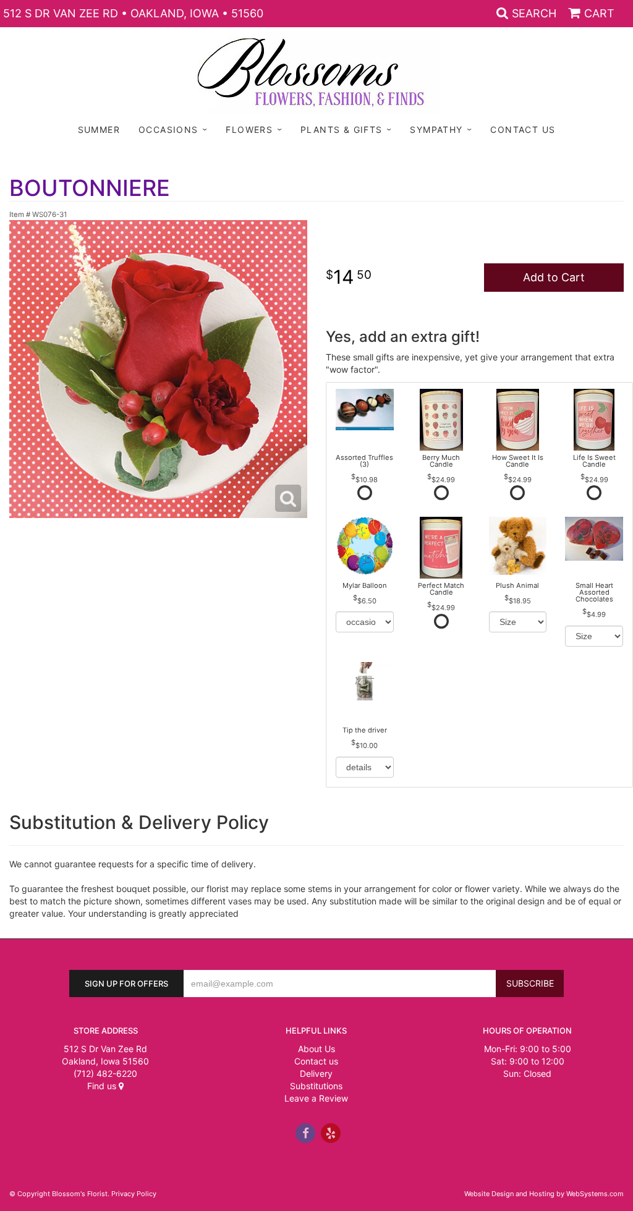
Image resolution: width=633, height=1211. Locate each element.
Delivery (316, 1073)
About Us (316, 1048)
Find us (103, 1086)
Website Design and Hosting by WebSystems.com (544, 1193)
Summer (99, 129)
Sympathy (436, 129)
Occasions (168, 129)
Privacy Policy (133, 1193)
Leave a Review (316, 1098)
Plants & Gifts (341, 129)
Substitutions (316, 1086)
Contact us (316, 1061)
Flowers (249, 129)
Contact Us (522, 129)
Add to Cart (554, 277)
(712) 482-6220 (105, 1073)
